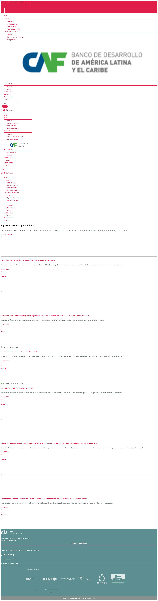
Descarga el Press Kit (10, 563)
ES (37, 2)
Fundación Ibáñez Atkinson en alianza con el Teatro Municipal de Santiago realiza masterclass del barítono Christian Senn (49, 443)
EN (40, 2)
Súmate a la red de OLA (79, 543)
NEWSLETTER (31, 1)
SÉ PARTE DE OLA (5, 1)
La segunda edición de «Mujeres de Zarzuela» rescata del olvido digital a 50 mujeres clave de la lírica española (44, 499)
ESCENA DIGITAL (15, 1)
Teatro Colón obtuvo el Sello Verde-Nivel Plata (20, 352)
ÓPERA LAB (23, 1)
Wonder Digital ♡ (91, 598)
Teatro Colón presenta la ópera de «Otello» (17, 388)
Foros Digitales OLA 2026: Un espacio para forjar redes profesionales (28, 260)
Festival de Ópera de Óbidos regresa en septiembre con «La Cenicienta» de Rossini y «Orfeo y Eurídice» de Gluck (45, 316)
